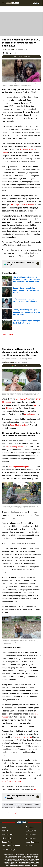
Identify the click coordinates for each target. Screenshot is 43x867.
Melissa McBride (21, 425)
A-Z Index (30, 846)
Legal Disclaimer (32, 842)
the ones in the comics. (22, 737)
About (4, 827)
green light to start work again (23, 205)
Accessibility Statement (11, 846)
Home (4, 334)
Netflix (35, 789)
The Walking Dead (13, 813)
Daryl (36, 405)
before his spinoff (31, 414)
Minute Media (11, 854)
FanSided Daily (7, 834)
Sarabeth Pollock (10, 49)
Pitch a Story (31, 834)
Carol (12, 425)
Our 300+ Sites (32, 831)
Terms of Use (31, 838)
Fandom (10, 334)
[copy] (14, 53)
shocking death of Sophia (18, 467)
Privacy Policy (7, 838)
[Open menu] (3, 3)
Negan (9, 408)
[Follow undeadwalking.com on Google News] (37, 263)
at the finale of (12, 781)
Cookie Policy (7, 842)
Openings (29, 827)
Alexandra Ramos (10, 362)
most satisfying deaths (14, 447)
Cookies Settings (8, 849)
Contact (5, 831)
